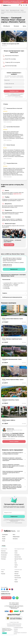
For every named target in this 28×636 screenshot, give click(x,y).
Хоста (16, 566)
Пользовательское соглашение (14, 625)
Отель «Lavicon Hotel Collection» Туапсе (12, 318)
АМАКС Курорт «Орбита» (8, 420)
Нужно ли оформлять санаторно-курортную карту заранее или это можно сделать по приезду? (14, 466)
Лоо (15, 560)
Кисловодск (3, 556)
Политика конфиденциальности (14, 623)
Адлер (16, 550)
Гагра (2, 571)
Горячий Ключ (18, 556)
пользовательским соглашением (16, 94)
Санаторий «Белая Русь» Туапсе (10, 400)
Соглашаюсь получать (15, 96)
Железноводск (4, 552)
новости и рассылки (19, 96)
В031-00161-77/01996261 (16, 618)
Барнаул (16, 573)
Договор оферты (14, 630)
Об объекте (6, 26)
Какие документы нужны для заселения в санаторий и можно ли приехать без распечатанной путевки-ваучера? (14, 479)
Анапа (16, 552)
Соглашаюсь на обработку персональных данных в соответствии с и (14, 94)
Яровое (16, 581)
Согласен (4, 633)
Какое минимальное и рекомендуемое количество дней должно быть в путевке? (14, 472)
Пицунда (3, 573)
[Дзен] (7, 589)
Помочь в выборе (14, 441)
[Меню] (26, 5)
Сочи (16, 562)
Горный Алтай (18, 577)
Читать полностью (7, 121)
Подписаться (14, 516)
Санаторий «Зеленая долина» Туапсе (12, 359)
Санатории (5, 534)
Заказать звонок (6, 597)
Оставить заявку (9, 244)
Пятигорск (3, 558)
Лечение (16, 26)
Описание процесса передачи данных (14, 627)
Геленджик (17, 554)
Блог (14, 534)
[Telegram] (13, 597)
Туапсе (16, 564)
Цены (24, 26)
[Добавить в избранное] (25, 307)
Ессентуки (3, 550)
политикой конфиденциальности (14, 95)
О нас (3, 540)
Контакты (15, 538)
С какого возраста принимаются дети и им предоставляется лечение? (14, 453)
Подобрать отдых (14, 91)
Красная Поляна (18, 558)
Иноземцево (4, 554)
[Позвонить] (21, 5)
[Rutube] (12, 589)
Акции (3, 538)
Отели (3, 536)
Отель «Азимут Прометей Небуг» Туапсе (12, 379)
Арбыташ (17, 571)
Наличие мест (14, 269)
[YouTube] (9, 589)
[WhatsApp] (17, 597)
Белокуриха (17, 575)
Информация (16, 536)
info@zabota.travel (5, 591)
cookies (3, 631)
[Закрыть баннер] (26, 2)
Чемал (16, 579)
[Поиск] (24, 5)
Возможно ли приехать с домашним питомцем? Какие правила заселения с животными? (14, 459)
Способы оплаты (14, 629)
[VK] (4, 589)
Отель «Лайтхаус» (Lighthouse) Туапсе (12, 339)
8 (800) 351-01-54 (17, 194)
